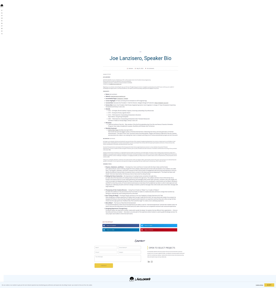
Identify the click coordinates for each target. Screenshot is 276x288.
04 (1, 18)
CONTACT (104, 265)
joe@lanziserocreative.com (115, 84)
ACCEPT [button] (269, 285)
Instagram (120, 98)
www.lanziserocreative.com (118, 96)
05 (1, 21)
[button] (120, 225)
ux (140, 51)
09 (1, 31)
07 (1, 26)
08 (1, 28)
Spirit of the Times (113, 130)
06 (1, 23)
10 (1, 33)
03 (1, 15)
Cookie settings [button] (259, 285)
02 (1, 13)
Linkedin (125, 98)
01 (1, 10)
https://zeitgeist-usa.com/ (161, 103)
